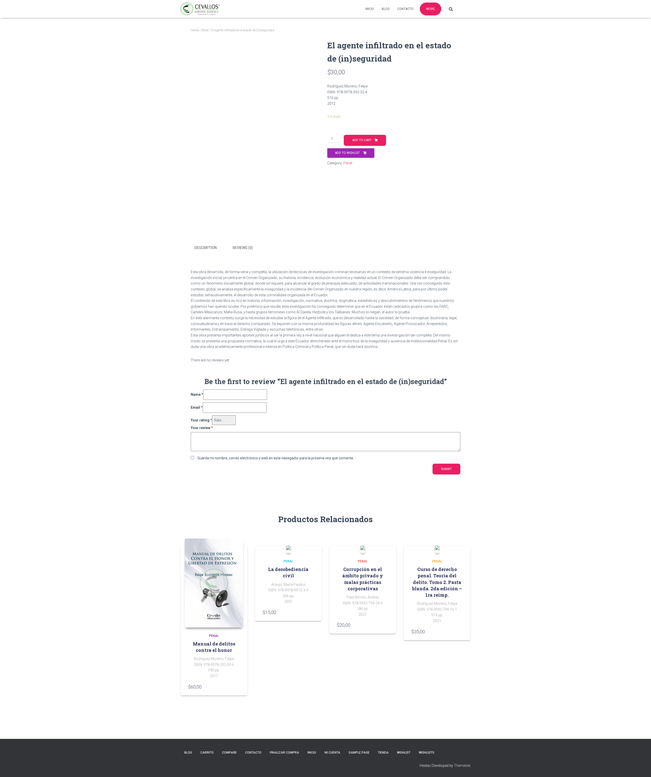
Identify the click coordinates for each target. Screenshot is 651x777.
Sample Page (359, 752)
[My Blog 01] (200, 9)
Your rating (201, 420)
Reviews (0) (243, 248)
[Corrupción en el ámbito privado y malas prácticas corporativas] (362, 549)
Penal (205, 30)
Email (197, 407)
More (430, 9)
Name (197, 394)
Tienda (383, 752)
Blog (386, 9)
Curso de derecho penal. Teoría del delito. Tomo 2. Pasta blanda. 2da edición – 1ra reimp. (437, 582)
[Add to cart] (237, 686)
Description (206, 248)
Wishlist (403, 752)
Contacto (405, 9)
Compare (229, 752)
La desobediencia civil (288, 572)
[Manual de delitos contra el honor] (214, 582)
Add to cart (362, 140)
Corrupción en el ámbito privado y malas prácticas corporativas (362, 579)
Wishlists (426, 752)
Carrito (207, 752)
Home (195, 30)
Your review (202, 428)
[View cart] (464, 9)
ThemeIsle (462, 766)
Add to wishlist (348, 153)
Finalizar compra (284, 752)
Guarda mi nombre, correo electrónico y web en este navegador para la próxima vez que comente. (275, 458)
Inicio (369, 9)
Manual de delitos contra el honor (214, 647)
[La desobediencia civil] (288, 549)
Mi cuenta (332, 752)
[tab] (209, 248)
